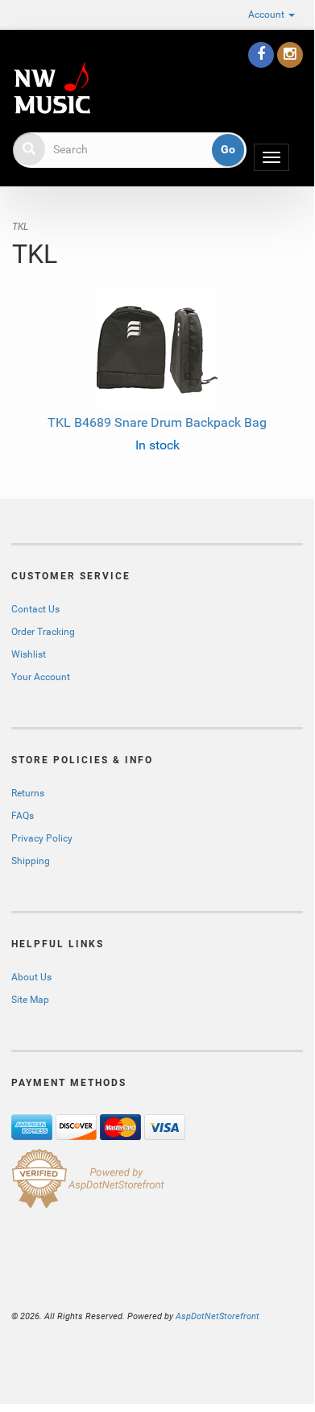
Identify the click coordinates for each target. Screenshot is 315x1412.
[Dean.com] (52, 88)
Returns (27, 793)
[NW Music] (13, 50)
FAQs (22, 815)
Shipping (30, 861)
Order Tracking (43, 631)
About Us (31, 977)
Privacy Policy (42, 838)
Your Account (40, 677)
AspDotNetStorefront (217, 1316)
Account (267, 14)
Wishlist (28, 654)
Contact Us (35, 609)
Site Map (30, 999)
